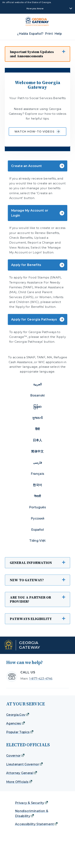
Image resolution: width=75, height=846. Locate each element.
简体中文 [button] (37, 451)
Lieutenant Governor (22, 764)
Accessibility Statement (34, 824)
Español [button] (37, 529)
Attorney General (19, 773)
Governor (13, 755)
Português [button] (37, 507)
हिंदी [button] (37, 429)
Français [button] (37, 474)
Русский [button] (37, 518)
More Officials (17, 782)
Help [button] (58, 33)
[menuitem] (38, 33)
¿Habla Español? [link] (30, 33)
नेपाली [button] (37, 496)
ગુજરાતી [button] (37, 418)
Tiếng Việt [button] (37, 540)
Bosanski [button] (37, 395)
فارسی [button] (37, 462)
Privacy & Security (29, 803)
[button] (37, 54)
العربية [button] (37, 384)
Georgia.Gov (15, 715)
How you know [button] (35, 8)
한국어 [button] (37, 485)
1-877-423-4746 (40, 678)
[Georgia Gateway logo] (38, 21)
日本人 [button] (37, 440)
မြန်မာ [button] (37, 406)
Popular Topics (18, 732)
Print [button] (49, 33)
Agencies (13, 723)
